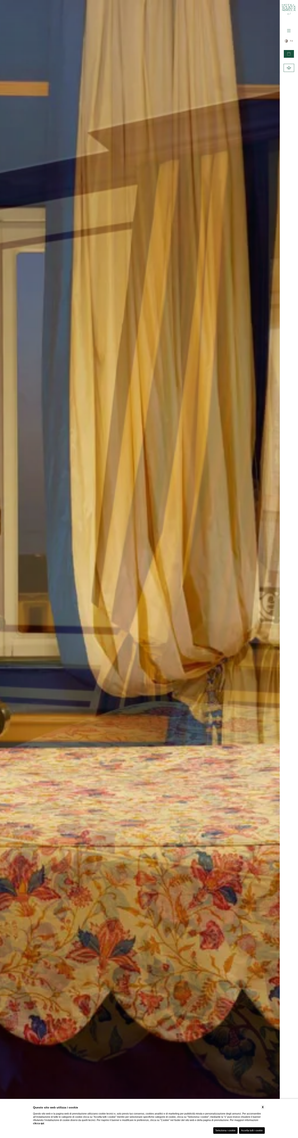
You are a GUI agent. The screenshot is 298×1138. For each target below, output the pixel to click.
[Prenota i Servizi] (289, 68)
